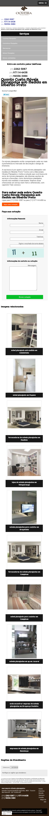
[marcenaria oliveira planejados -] (24, 11)
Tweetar (6, 94)
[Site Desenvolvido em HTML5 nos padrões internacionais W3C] (7, 814)
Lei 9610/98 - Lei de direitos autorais (22, 782)
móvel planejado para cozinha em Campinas (24, 618)
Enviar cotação (25, 297)
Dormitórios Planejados (10, 43)
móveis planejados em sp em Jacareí (24, 661)
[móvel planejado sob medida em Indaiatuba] (24, 330)
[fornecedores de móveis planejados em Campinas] (24, 552)
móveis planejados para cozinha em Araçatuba (24, 528)
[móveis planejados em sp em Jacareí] (24, 641)
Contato (41, 797)
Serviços (24, 33)
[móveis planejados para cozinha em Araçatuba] (24, 507)
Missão (41, 793)
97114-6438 (9, 21)
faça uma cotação (11, 204)
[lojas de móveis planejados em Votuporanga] (24, 462)
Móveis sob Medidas (9, 58)
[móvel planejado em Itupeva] (24, 375)
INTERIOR (15, 767)
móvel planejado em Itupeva (24, 395)
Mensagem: (32, 265)
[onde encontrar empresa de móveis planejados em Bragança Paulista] (24, 684)
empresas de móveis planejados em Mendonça (24, 749)
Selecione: (6, 767)
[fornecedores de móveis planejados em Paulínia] (24, 417)
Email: (41, 230)
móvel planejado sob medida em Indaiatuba (24, 351)
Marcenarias (6, 48)
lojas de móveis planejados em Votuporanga (24, 483)
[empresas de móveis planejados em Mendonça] (24, 729)
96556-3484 (9, 24)
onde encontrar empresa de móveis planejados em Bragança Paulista (24, 705)
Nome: (41, 223)
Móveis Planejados (8, 53)
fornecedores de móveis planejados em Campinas (24, 573)
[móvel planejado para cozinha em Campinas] (24, 597)
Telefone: (40, 237)
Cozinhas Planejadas (9, 38)
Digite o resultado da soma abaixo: (31, 243)
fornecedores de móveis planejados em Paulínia (24, 438)
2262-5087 (9, 19)
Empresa (41, 791)
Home (41, 789)
